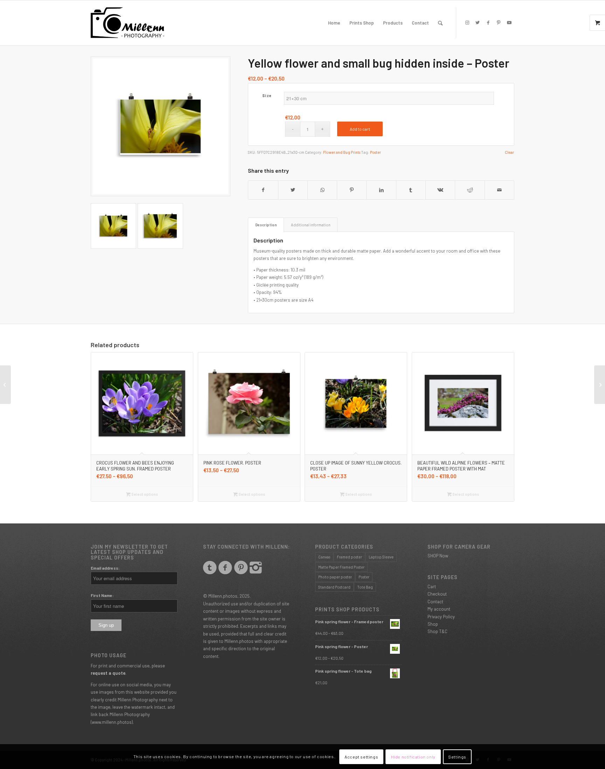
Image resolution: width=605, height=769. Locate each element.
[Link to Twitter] (477, 22)
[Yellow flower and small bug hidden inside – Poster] (5, 384)
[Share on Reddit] (469, 190)
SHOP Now (437, 555)
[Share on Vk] (440, 190)
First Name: (102, 595)
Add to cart (360, 128)
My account (438, 609)
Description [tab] (266, 224)
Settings (457, 756)
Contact (435, 601)
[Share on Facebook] (263, 190)
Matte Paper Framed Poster (341, 567)
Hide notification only (413, 756)
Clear (509, 152)
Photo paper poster (335, 577)
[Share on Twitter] (292, 190)
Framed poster (349, 557)
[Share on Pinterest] (351, 190)
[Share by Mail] (499, 190)
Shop (432, 624)
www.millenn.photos (112, 722)
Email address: (105, 567)
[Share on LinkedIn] (381, 190)
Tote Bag (365, 587)
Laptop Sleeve (381, 557)
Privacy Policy (441, 616)
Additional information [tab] (311, 224)
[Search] (440, 22)
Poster (375, 152)
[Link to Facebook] (488, 22)
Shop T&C (437, 631)
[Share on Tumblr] (410, 190)
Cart (431, 586)
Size (267, 95)
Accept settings (361, 756)
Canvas (324, 557)
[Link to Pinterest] (498, 22)
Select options (144, 494)
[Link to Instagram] (467, 22)
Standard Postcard (334, 587)
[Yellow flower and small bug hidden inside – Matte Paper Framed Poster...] (599, 384)
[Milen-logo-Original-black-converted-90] (127, 22)
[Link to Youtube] (509, 22)
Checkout (437, 594)
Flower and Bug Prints (341, 152)
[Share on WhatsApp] (322, 190)
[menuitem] (334, 22)
